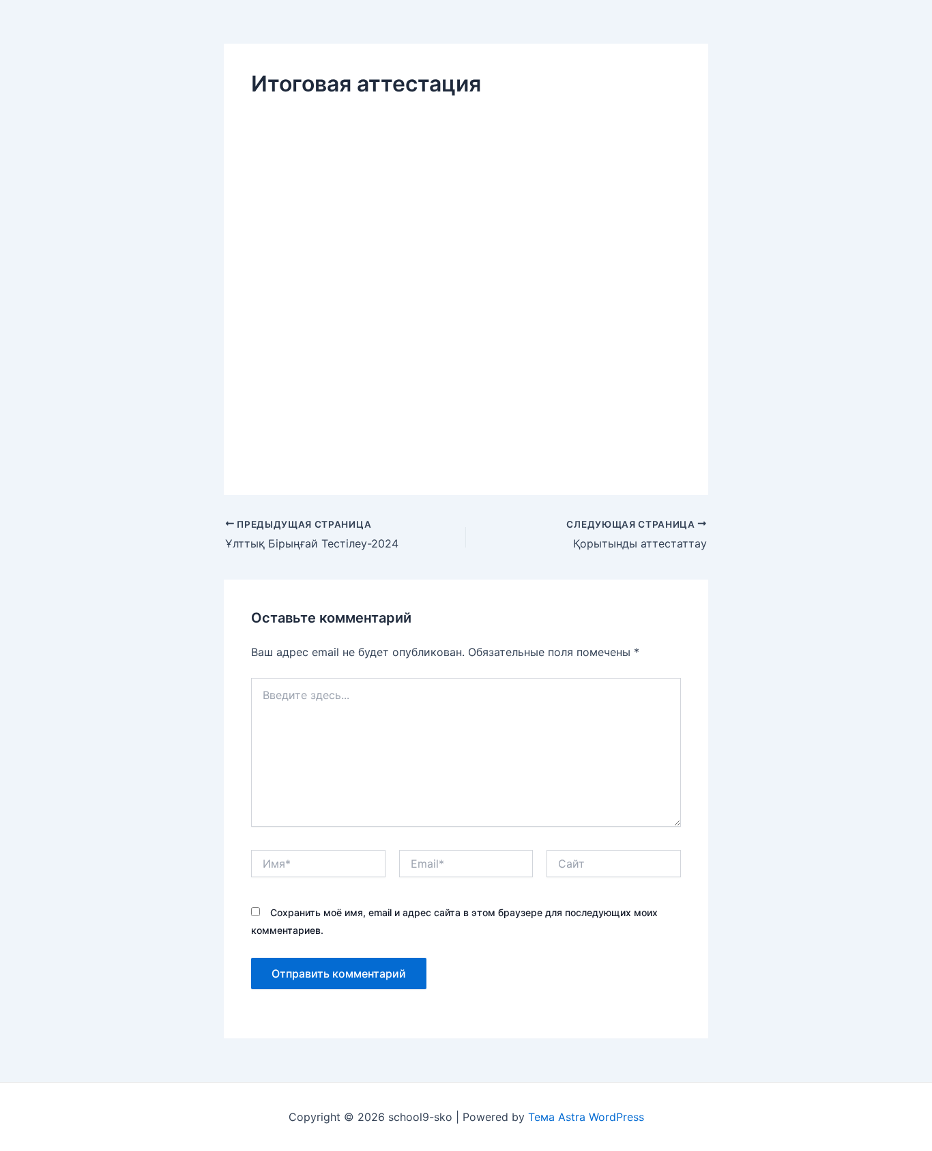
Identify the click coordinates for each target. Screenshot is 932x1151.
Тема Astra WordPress (586, 1117)
